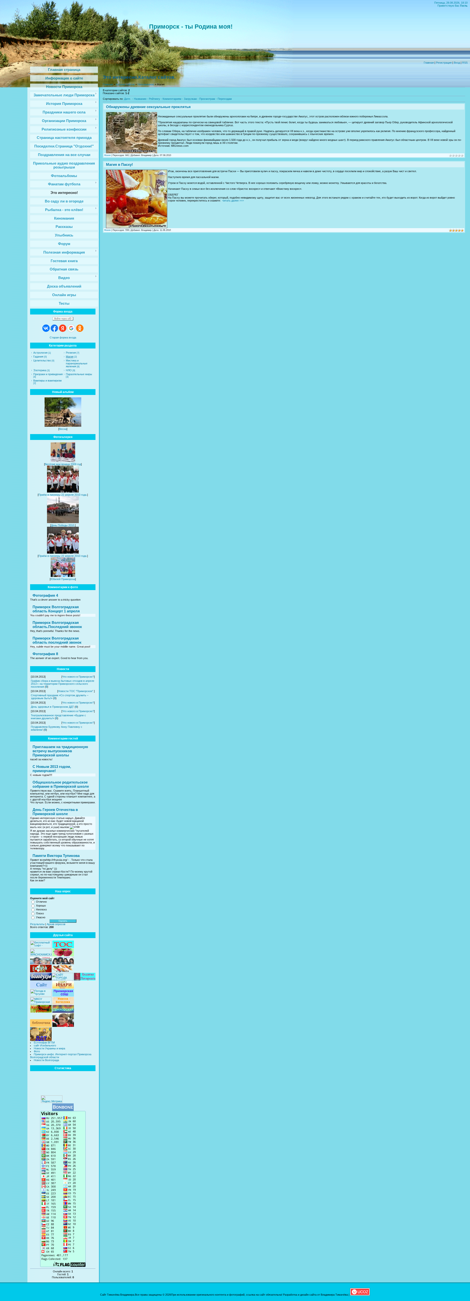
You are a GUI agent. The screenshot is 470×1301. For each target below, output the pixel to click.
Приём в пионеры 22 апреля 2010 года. (62, 494)
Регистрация (444, 62)
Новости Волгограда (46, 1060)
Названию (140, 98)
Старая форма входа (63, 337)
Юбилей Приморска (62, 579)
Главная (429, 62)
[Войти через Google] (71, 328)
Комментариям (172, 98)
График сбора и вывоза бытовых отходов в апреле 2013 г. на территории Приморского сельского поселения (62, 683)
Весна (63, 428)
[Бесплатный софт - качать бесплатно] (41, 947)
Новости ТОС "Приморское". (76, 691)
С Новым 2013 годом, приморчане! (52, 768)
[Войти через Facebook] (54, 328)
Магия (69, 356)
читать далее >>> (233, 200)
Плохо (40, 913)
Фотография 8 (45, 654)
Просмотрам (207, 98)
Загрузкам (190, 98)
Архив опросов (56, 924)
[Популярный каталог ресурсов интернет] (63, 1110)
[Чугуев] (41, 995)
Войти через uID (62, 318)
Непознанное (146, 84)
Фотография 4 (45, 595)
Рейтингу (154, 98)
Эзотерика (39, 370)
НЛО (69, 370)
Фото (37, 1051)
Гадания (38, 356)
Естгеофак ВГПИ (44, 1042)
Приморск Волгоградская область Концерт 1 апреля (56, 609)
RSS (465, 62)
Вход (457, 62)
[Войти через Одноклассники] (79, 328)
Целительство (42, 360)
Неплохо (41, 909)
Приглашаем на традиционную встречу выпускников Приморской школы (60, 751)
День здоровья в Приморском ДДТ (52, 706)
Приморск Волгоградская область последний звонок (57, 640)
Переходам (225, 98)
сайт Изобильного (45, 1045)
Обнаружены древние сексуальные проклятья (148, 107)
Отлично (41, 901)
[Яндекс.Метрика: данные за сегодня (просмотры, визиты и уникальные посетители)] (51, 1099)
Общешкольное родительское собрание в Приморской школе (61, 784)
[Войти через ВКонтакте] (46, 328)
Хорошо (41, 905)
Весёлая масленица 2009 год (63, 464)
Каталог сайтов (125, 84)
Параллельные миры (79, 374)
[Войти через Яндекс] (62, 328)
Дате (127, 98)
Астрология (40, 352)
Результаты (37, 924)
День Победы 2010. (63, 525)
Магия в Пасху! (119, 164)
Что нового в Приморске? (78, 676)
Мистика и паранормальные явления (76, 363)
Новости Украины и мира (49, 1048)
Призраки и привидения (48, 374)
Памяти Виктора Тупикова (56, 855)
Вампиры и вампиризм (47, 380)
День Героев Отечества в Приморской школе (55, 812)
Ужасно (40, 917)
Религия (71, 352)
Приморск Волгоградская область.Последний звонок (57, 624)
